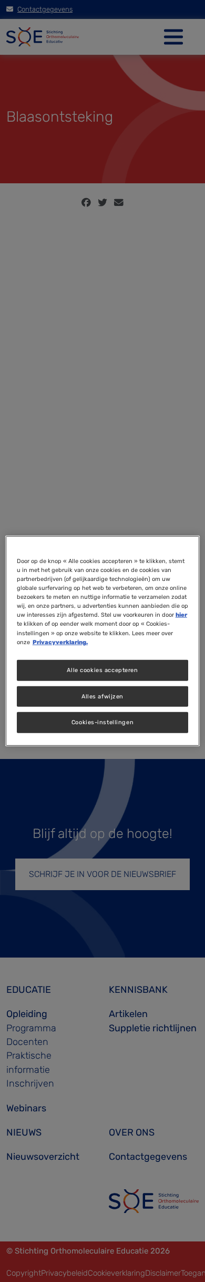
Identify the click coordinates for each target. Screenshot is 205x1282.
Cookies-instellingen (102, 722)
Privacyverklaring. (60, 641)
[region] (102, 641)
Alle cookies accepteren (102, 669)
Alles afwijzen (102, 695)
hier (181, 614)
